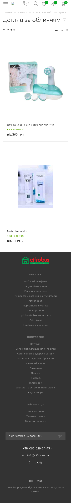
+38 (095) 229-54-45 (36, 448)
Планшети (35, 368)
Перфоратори (35, 310)
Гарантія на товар (35, 421)
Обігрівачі (35, 320)
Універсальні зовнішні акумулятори (35, 295)
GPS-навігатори (35, 363)
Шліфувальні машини (35, 325)
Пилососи (35, 377)
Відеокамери (35, 392)
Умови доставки (35, 416)
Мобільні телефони (35, 281)
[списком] (61, 30)
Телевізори (35, 382)
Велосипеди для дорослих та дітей (36, 348)
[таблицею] (67, 30)
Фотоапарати (35, 300)
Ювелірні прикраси (35, 291)
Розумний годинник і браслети (35, 358)
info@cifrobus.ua (38, 455)
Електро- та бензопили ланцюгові (35, 387)
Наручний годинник (36, 286)
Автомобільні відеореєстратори (35, 353)
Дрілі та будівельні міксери (36, 315)
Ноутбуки (35, 343)
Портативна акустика (35, 305)
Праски (35, 373)
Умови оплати (35, 411)
